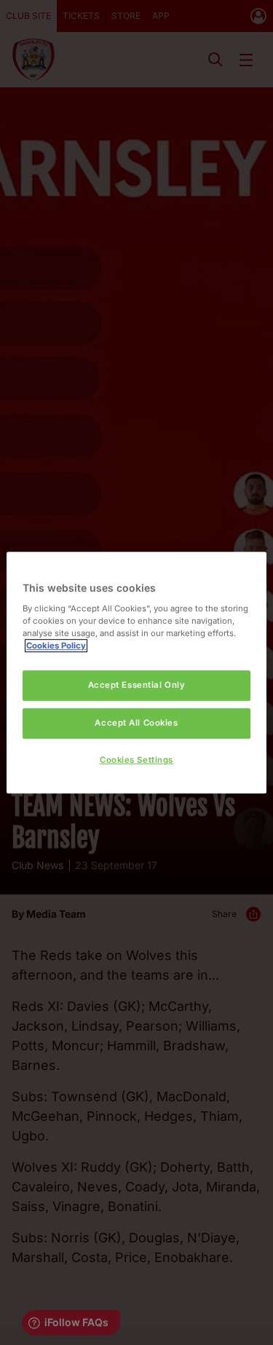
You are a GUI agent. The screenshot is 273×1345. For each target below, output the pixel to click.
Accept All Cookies (136, 723)
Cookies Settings (136, 760)
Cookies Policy (56, 645)
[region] (136, 672)
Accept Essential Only (137, 685)
